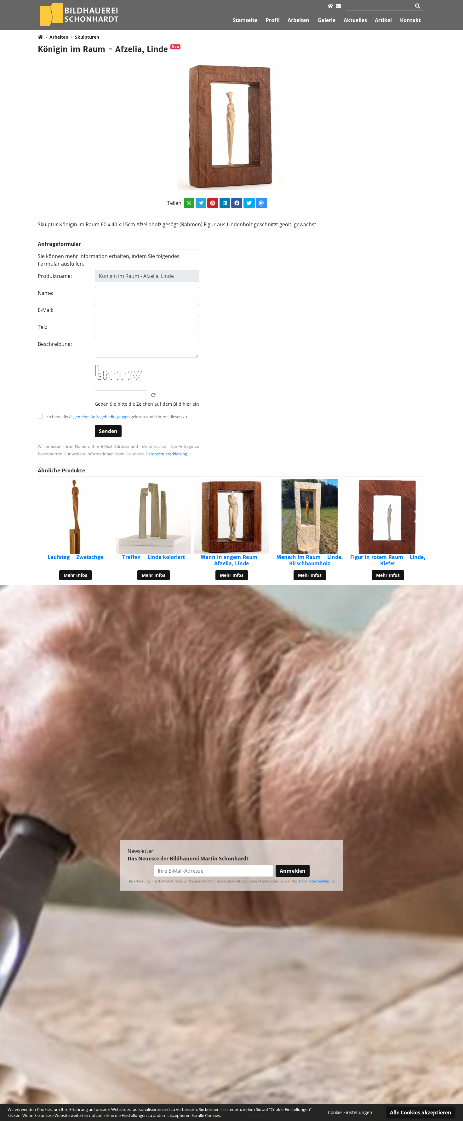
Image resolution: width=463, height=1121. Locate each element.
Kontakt (410, 20)
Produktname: (55, 276)
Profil (273, 20)
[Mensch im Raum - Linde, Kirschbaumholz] (231, 516)
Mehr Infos (75, 575)
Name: (45, 293)
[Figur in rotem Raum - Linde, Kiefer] (309, 516)
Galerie (326, 20)
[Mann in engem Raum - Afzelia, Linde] (153, 516)
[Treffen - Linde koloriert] (75, 516)
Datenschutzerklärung (166, 454)
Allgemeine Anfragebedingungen (99, 417)
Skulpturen (87, 37)
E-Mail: (45, 310)
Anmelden (293, 870)
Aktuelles (355, 20)
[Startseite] (330, 5)
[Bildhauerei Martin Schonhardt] (79, 14)
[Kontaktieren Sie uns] (338, 5)
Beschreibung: (55, 344)
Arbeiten (298, 20)
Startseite (245, 20)
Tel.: (42, 327)
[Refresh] (153, 395)
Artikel (383, 20)
